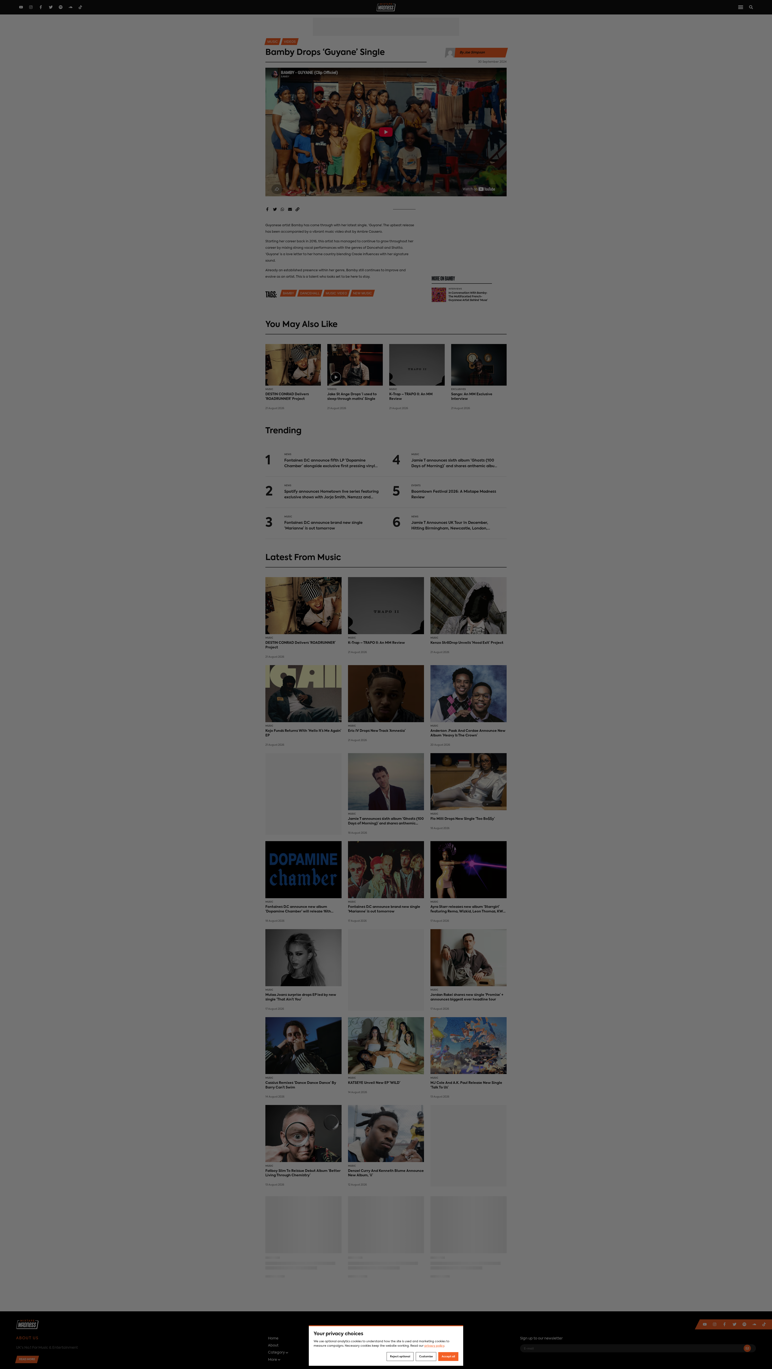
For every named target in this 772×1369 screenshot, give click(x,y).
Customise (426, 1356)
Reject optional (400, 1356)
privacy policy (434, 1345)
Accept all (448, 1356)
